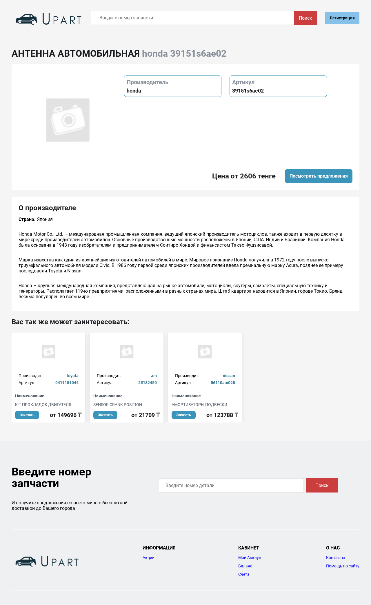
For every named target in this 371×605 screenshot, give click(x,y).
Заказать (27, 415)
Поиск (305, 18)
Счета (244, 574)
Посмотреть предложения (319, 176)
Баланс (245, 566)
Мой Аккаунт (250, 557)
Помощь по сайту (342, 566)
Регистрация (342, 18)
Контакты (335, 557)
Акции (148, 557)
